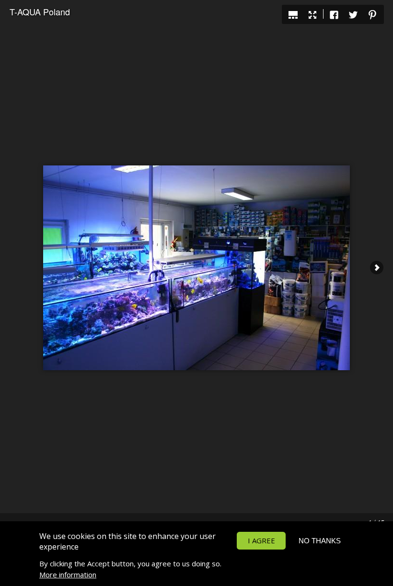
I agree (261, 540)
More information (67, 574)
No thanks (320, 541)
